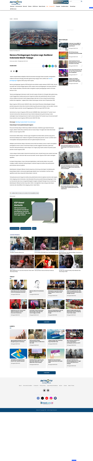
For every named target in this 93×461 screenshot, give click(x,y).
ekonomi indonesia (14, 228)
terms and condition (27, 385)
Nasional (12, 6)
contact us (36, 385)
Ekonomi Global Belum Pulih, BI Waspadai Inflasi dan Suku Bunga (55, 311)
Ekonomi (25, 6)
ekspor (34, 228)
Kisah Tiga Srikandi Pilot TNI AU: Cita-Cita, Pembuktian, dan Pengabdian (75, 71)
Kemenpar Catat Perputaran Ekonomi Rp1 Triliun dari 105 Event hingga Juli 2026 (36, 311)
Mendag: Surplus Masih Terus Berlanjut (26, 122)
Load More (46, 322)
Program (58, 6)
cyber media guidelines (52, 385)
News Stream (42, 6)
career (65, 385)
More (79, 129)
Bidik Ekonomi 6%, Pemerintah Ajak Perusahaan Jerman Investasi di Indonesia (18, 311)
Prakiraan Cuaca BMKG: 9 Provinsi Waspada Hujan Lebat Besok (75, 45)
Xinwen (30, 6)
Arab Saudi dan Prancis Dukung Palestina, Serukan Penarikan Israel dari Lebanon (75, 62)
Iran (47, 6)
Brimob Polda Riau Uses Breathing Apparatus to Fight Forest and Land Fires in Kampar (74, 361)
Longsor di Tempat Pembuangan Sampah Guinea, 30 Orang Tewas (74, 80)
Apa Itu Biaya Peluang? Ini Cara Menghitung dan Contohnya (18, 341)
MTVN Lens (35, 6)
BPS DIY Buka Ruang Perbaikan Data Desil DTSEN (75, 53)
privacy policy (43, 385)
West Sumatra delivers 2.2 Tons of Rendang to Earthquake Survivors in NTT (73, 341)
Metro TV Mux (71, 385)
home (11, 19)
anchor (60, 385)
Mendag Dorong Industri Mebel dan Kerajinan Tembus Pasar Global (55, 292)
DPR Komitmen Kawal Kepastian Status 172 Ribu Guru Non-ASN (37, 341)
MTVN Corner (13, 8)
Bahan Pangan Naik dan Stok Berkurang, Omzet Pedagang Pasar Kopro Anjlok (74, 311)
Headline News (64, 6)
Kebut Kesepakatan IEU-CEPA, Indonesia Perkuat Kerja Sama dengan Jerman (74, 292)
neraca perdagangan (26, 228)
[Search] (81, 1)
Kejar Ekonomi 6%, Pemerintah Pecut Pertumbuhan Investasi (18, 291)
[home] (46, 381)
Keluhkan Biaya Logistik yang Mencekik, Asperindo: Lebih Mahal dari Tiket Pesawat (37, 361)
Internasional (18, 6)
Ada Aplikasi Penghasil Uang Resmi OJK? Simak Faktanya (17, 360)
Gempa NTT (52, 6)
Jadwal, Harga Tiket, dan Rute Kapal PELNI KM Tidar (55, 341)
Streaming (72, 6)
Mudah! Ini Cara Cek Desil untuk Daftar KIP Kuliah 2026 (55, 361)
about (20, 385)
